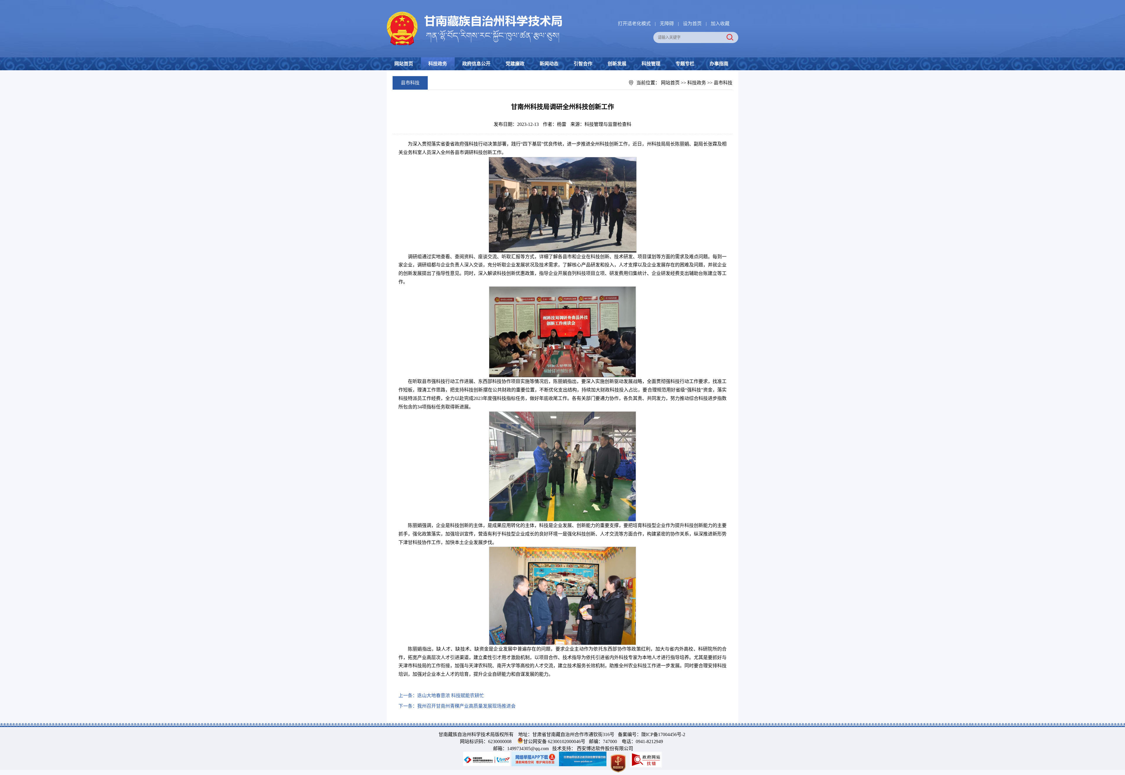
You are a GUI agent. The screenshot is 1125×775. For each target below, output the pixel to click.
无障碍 (667, 23)
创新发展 (617, 63)
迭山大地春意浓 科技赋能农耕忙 (450, 695)
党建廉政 (515, 63)
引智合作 (583, 63)
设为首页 (692, 23)
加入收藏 (720, 23)
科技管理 (651, 63)
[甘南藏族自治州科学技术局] (474, 12)
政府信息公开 (476, 63)
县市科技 (723, 82)
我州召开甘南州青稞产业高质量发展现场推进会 (466, 706)
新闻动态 (549, 63)
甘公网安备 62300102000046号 (554, 741)
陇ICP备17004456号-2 (663, 734)
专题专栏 (685, 63)
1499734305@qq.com (528, 748)
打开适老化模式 (634, 23)
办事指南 (719, 63)
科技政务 (437, 63)
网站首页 (403, 63)
